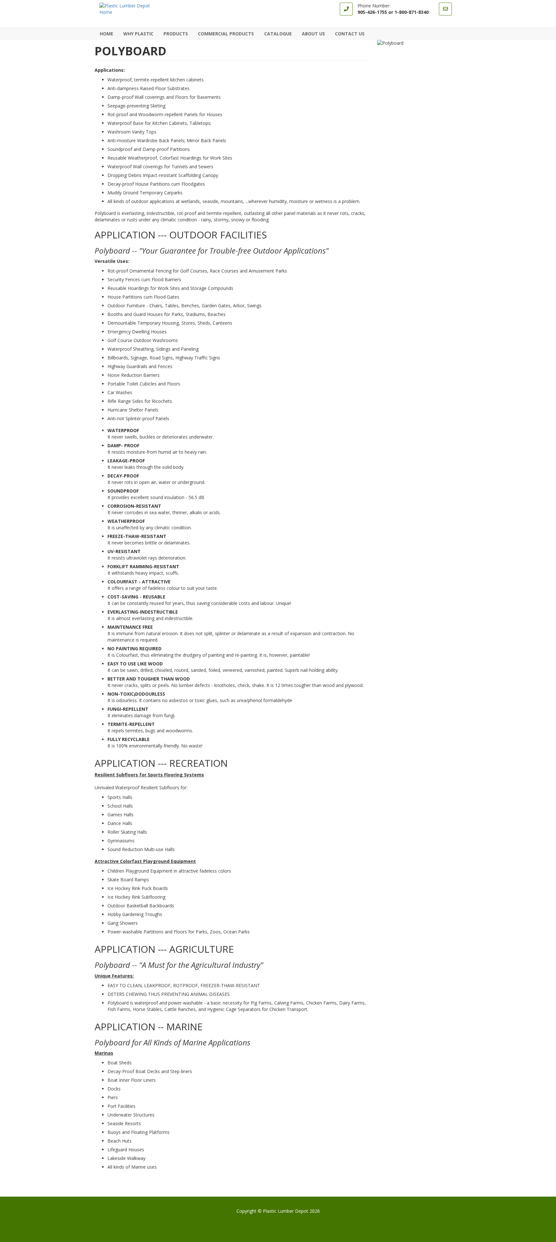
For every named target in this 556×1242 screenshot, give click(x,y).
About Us (313, 34)
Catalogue (278, 34)
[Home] (131, 9)
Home (106, 34)
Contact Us (350, 34)
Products (173, 34)
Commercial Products (223, 34)
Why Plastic (138, 34)
